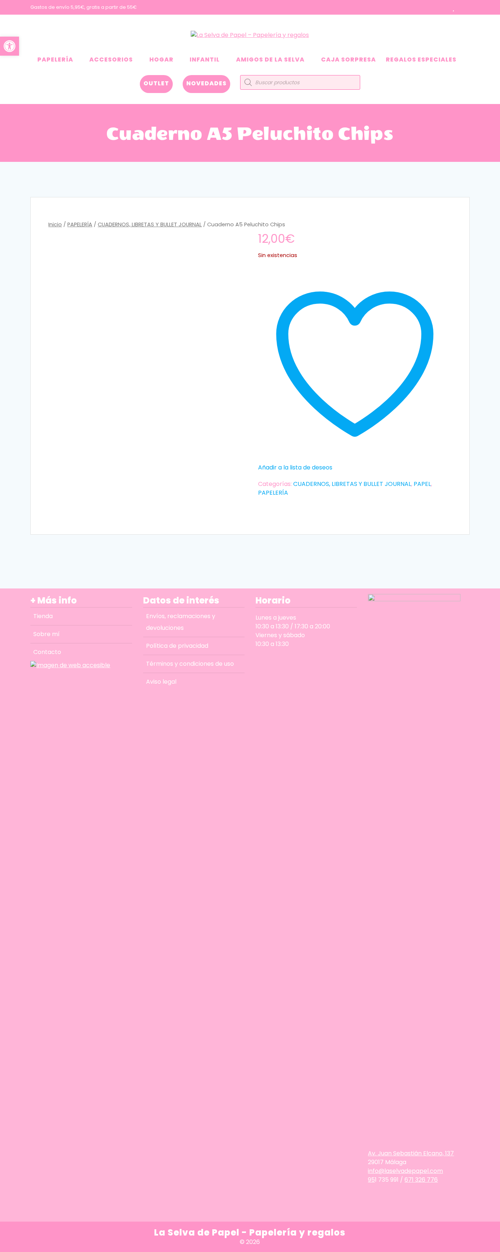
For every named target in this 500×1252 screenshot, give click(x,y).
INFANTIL (205, 59)
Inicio (55, 224)
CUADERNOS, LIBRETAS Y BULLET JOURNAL (150, 224)
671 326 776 (421, 1179)
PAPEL (422, 484)
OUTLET (156, 83)
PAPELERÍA (55, 59)
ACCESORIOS (111, 59)
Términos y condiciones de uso (190, 664)
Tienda (43, 616)
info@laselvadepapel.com (405, 1171)
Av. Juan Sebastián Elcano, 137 (411, 1153)
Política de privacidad (177, 646)
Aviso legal (161, 681)
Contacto (47, 652)
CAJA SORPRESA (348, 59)
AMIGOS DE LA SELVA (270, 59)
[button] (9, 46)
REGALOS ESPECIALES (421, 59)
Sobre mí (46, 634)
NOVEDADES (206, 83)
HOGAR (161, 59)
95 (371, 1179)
